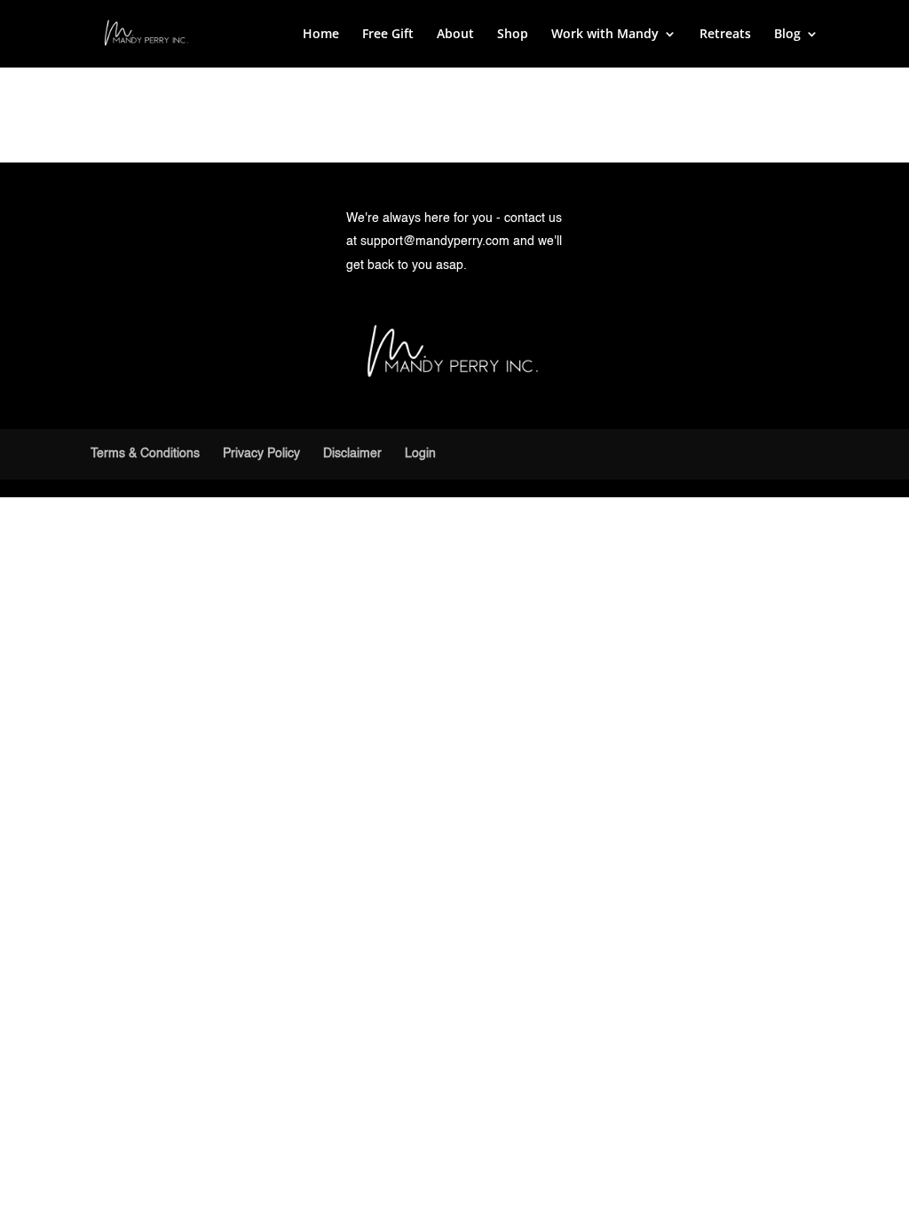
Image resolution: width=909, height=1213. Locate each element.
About (455, 35)
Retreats (725, 35)
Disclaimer (352, 454)
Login (420, 454)
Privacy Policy (261, 454)
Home (321, 35)
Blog (787, 35)
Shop (512, 35)
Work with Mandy (605, 35)
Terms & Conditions (145, 454)
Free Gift (388, 35)
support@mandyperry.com (435, 241)
